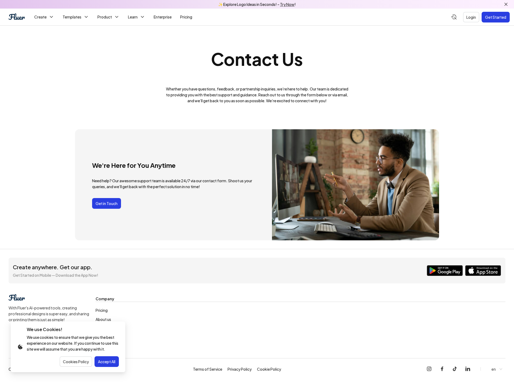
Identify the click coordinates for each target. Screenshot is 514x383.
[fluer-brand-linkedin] (467, 369)
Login (471, 17)
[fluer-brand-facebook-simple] (442, 369)
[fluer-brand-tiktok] (454, 369)
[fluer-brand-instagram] (429, 369)
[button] (300, 299)
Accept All (106, 361)
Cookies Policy (76, 361)
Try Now (287, 4)
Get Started (495, 17)
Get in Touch (107, 203)
